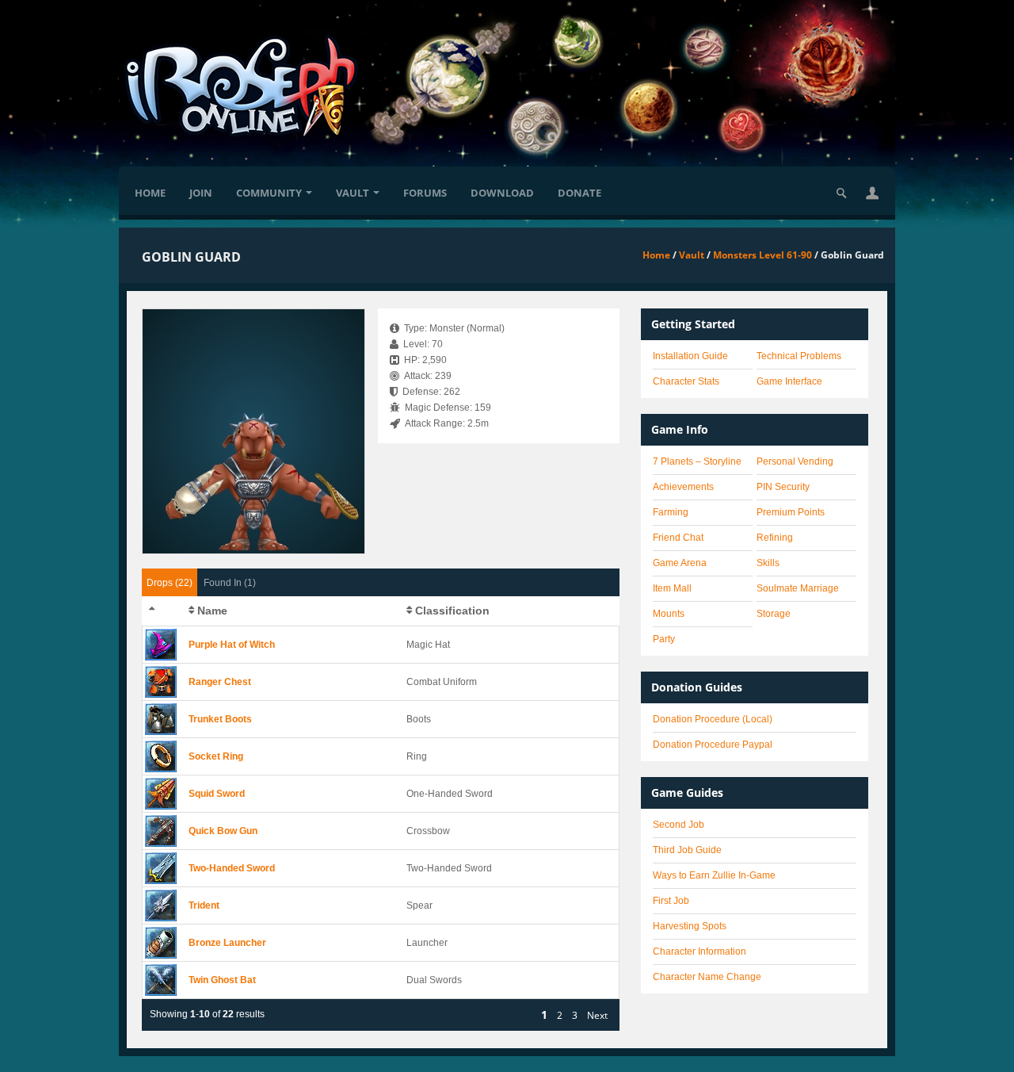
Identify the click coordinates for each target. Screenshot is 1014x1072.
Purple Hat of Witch (232, 644)
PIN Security (783, 486)
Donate (579, 193)
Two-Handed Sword (232, 868)
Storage (774, 613)
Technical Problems (799, 356)
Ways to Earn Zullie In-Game (714, 875)
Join (200, 193)
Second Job (678, 824)
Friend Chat (678, 537)
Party (664, 639)
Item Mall (672, 588)
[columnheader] (163, 611)
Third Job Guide (687, 850)
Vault (352, 193)
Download (502, 193)
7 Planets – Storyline (697, 461)
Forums (425, 193)
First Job (671, 900)
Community (269, 193)
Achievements (683, 486)
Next (597, 1015)
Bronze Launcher (227, 942)
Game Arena (680, 563)
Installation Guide (690, 356)
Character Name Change (707, 976)
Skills (768, 563)
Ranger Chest (220, 681)
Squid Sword (217, 793)
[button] (872, 193)
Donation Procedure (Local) (712, 719)
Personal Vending (795, 461)
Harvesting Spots (689, 926)
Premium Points (791, 512)
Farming (670, 512)
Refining (775, 537)
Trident (204, 905)
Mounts (668, 613)
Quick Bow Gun (223, 831)
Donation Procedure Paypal (712, 744)
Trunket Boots (220, 719)
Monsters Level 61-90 (762, 255)
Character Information (699, 951)
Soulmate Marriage (798, 588)
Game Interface (789, 381)
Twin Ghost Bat (222, 980)
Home (150, 193)
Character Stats (686, 381)
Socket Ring (216, 756)
